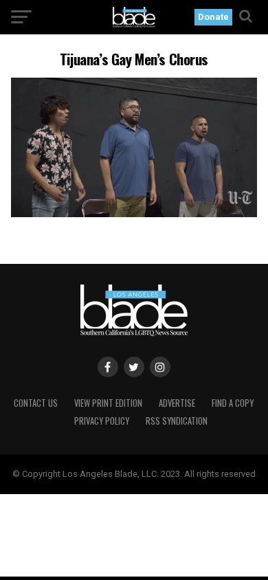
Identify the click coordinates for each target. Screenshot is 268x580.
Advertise (177, 403)
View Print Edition (108, 403)
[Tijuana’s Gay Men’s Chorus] (133, 213)
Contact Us (36, 403)
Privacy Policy (101, 420)
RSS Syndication (177, 420)
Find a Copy (233, 403)
